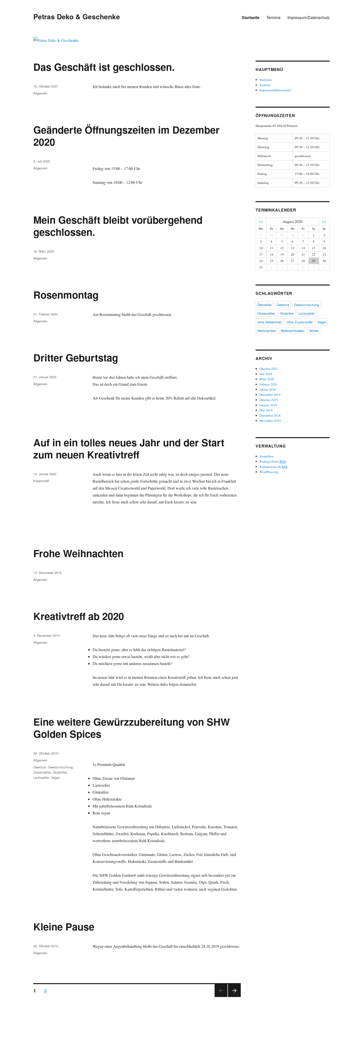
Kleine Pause (63, 926)
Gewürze (39, 767)
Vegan (55, 777)
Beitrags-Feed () (273, 461)
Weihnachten (266, 330)
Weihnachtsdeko (292, 330)
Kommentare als (273, 466)
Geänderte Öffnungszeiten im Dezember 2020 (126, 135)
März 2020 (267, 379)
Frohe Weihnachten (78, 553)
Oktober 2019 (269, 400)
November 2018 (270, 420)
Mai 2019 (266, 410)
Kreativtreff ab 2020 (78, 616)
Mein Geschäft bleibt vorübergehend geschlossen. (117, 226)
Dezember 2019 (270, 394)
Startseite (251, 17)
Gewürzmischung (60, 767)
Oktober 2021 (269, 368)
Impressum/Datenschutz (308, 17)
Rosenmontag (66, 294)
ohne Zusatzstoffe (299, 322)
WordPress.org (269, 472)
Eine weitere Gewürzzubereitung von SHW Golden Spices (131, 727)
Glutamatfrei (42, 772)
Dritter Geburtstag (75, 357)
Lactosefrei (41, 777)
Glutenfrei (60, 772)
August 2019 (268, 405)
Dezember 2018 (270, 415)
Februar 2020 (268, 384)
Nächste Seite (234, 996)
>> (324, 221)
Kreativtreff (41, 480)
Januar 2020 (268, 389)
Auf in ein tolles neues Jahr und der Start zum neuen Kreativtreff (128, 448)
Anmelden (266, 456)
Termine (273, 17)
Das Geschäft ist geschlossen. (104, 67)
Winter (314, 330)
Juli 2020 (266, 374)
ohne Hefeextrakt (269, 322)
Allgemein (40, 93)
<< (261, 221)
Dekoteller (264, 304)
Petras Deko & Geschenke (76, 16)
